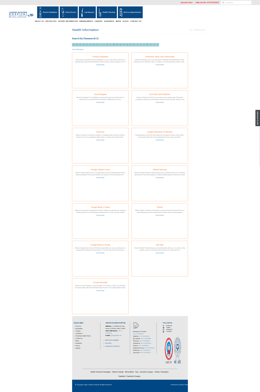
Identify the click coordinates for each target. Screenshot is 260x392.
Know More (100, 64)
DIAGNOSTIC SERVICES (112, 346)
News (77, 340)
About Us (39, 21)
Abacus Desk (183, 384)
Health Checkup (108, 12)
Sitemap (77, 348)
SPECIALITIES (51, 21)
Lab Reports (89, 12)
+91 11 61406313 (146, 352)
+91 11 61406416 (143, 345)
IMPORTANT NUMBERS (112, 340)
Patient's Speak (118, 371)
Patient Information (68, 21)
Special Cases (187, 2)
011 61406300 (213, 2)
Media (118, 21)
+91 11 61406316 (149, 348)
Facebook (169, 325)
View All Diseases (77, 49)
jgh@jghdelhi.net (116, 335)
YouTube (169, 331)
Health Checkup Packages (100, 371)
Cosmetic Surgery (146, 371)
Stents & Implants (50, 12)
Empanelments (86, 21)
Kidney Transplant (161, 371)
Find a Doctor (70, 12)
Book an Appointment (132, 12)
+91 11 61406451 (145, 341)
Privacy (77, 345)
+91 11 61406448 (146, 338)
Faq (136, 371)
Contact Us (135, 21)
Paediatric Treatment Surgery (129, 376)
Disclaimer (78, 343)
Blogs (126, 21)
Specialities (79, 328)
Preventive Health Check (83, 336)
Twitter (168, 327)
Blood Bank (129, 371)
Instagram (169, 329)
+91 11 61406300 (138, 334)
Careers (98, 21)
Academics (109, 21)
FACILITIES (108, 343)
